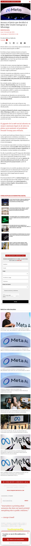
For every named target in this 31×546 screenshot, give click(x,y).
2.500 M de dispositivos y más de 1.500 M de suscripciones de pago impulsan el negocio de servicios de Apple (19, 209)
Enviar (15, 301)
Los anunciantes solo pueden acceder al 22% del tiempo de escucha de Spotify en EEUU (19, 218)
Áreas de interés (7, 284)
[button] (6, 43)
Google (23, 523)
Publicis (6, 524)
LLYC (2, 524)
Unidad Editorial (13, 524)
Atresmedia (9, 523)
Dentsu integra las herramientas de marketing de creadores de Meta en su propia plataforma (15, 411)
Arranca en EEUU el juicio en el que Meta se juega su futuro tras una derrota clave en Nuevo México (15, 329)
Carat (20, 526)
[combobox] (12, 500)
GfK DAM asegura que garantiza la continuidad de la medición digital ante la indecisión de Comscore (19, 226)
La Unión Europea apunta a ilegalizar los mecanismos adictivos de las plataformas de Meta (15, 370)
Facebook (3, 40)
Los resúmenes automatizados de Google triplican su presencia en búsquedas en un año (19, 235)
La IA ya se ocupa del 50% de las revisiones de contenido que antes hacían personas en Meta (14, 431)
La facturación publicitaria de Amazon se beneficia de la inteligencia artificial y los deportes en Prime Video (19, 200)
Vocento (11, 526)
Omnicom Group (21, 524)
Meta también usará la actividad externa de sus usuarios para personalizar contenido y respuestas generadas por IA (14, 473)
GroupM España (4, 526)
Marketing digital (5, 30)
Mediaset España (17, 523)
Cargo (4, 271)
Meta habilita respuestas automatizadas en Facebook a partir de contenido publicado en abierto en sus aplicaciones (14, 452)
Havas (16, 526)
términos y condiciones (13, 290)
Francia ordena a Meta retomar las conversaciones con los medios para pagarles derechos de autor (14, 390)
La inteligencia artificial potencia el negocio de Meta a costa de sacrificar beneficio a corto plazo (15, 349)
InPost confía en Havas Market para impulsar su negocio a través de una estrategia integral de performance (18, 244)
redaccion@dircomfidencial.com (15, 490)
